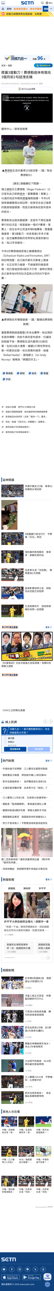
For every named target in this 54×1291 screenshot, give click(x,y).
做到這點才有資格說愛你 (17, 426)
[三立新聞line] (27, 1269)
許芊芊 (42, 888)
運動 (46, 8)
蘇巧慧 (11, 738)
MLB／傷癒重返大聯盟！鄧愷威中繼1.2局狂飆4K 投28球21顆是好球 (26, 1161)
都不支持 (12, 745)
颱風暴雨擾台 (21, 8)
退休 (22, 194)
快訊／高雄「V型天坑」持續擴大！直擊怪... (26, 421)
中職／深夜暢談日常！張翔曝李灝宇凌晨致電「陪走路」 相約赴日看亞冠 (9, 1131)
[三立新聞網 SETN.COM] (3, 9)
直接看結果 (15, 749)
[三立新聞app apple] (10, 1277)
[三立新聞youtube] (3, 1269)
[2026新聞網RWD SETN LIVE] (3, 2)
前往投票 (39, 749)
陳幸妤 (27, 888)
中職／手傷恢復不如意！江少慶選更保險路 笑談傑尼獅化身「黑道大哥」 (42, 1161)
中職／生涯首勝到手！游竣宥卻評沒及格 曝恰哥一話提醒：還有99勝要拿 (26, 1131)
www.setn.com (27, 1284)
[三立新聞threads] (43, 1269)
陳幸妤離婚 (36, 8)
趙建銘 (11, 888)
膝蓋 (25, 198)
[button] (42, 3)
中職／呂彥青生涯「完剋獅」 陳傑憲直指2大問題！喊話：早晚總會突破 (26, 1190)
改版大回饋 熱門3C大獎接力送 (20, 406)
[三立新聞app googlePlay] (31, 1277)
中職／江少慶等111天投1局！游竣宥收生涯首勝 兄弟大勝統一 (8, 1161)
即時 (9, 8)
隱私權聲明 (6, 1284)
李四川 (11, 742)
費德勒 (8, 170)
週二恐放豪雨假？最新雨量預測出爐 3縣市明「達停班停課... (25, 861)
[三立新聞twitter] (35, 1269)
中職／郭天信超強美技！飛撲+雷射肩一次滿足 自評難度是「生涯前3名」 (43, 1131)
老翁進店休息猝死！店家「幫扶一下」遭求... (26, 416)
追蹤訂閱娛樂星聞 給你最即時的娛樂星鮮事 (26, 411)
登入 (51, 3)
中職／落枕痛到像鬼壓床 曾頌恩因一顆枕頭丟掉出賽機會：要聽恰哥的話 (8, 1190)
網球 (9, 189)
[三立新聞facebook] (11, 1269)
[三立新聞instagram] (19, 1269)
